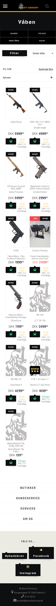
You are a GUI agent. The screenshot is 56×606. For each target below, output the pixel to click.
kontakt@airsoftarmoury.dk (29, 601)
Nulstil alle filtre (46, 69)
